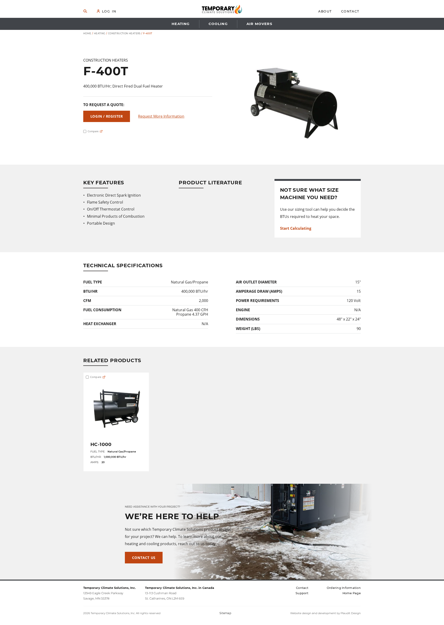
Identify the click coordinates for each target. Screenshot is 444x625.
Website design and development (313, 613)
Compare (93, 131)
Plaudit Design (351, 613)
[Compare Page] (101, 131)
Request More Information (161, 116)
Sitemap (225, 613)
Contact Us (143, 557)
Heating (99, 33)
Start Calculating (295, 228)
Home (87, 33)
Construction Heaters (124, 33)
